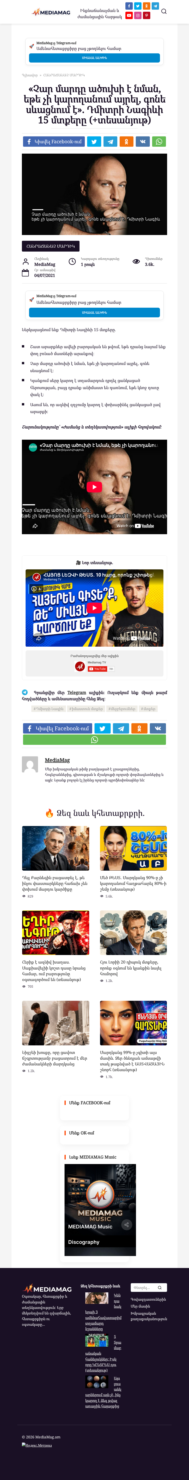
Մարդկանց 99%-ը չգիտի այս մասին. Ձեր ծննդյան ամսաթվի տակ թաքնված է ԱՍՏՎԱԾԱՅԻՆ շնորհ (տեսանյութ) (132, 1061)
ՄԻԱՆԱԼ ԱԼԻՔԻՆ (94, 58)
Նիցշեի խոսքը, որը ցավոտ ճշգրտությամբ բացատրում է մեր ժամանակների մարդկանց (54, 1058)
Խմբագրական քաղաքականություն (149, 1316)
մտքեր (149, 708)
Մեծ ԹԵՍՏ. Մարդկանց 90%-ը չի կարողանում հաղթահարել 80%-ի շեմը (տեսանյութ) (133, 883)
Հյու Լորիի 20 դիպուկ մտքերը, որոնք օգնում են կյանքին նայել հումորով (131, 967)
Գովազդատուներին (148, 1299)
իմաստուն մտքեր (87, 708)
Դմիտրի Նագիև (50, 708)
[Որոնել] (159, 1287)
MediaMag (57, 760)
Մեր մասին (140, 1306)
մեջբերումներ (123, 708)
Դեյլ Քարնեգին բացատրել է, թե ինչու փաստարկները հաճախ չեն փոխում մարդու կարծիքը (54, 883)
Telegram (77, 692)
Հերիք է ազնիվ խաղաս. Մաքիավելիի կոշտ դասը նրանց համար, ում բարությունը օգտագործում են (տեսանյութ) (54, 970)
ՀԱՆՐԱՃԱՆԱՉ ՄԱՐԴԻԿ (51, 246)
